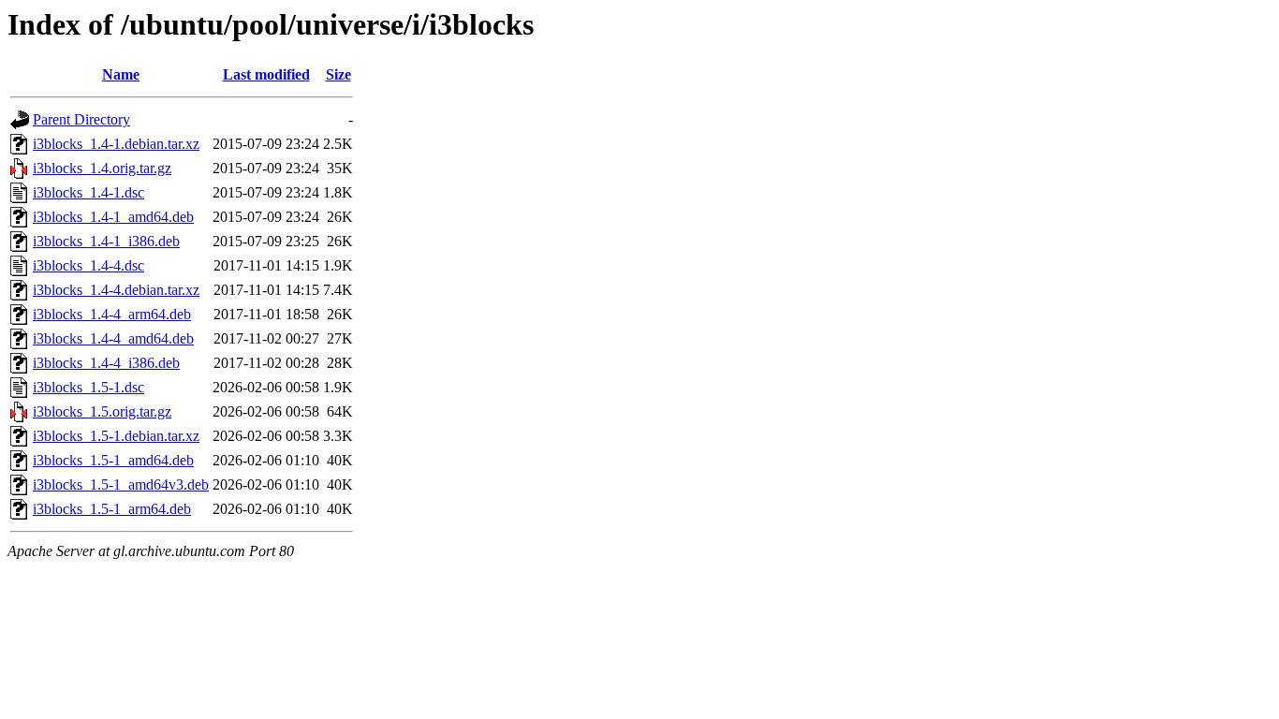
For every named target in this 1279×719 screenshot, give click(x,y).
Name (121, 74)
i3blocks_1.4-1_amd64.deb (113, 217)
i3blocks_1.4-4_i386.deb (106, 363)
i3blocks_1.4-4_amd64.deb (113, 338)
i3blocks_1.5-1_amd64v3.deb (121, 484)
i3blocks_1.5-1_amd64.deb (113, 460)
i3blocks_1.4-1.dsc (88, 192)
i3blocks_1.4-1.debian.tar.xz (116, 144)
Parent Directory (81, 119)
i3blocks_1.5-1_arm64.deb (112, 509)
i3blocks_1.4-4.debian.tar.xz (116, 290)
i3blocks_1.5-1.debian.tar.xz (116, 436)
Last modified (266, 74)
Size (338, 74)
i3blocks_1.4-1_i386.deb (106, 241)
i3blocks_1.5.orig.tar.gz (102, 411)
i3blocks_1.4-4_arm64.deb (112, 314)
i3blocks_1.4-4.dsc (88, 265)
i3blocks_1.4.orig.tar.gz (102, 168)
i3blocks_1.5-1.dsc (88, 387)
